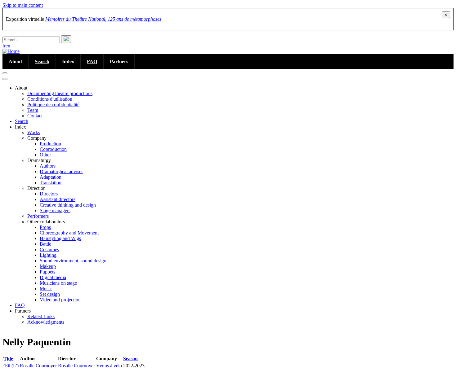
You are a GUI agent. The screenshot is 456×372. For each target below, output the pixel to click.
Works (33, 132)
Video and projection (60, 299)
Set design (50, 294)
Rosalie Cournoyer (38, 365)
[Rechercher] (66, 39)
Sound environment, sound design (73, 260)
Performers (38, 216)
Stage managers (55, 210)
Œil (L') (11, 365)
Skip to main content (22, 5)
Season (130, 358)
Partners (119, 61)
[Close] (4, 79)
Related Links (41, 316)
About (15, 61)
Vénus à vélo (109, 365)
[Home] (11, 51)
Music (46, 288)
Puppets (47, 271)
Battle (45, 244)
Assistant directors (57, 199)
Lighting (48, 255)
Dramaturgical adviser (61, 171)
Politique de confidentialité (53, 104)
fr (4, 45)
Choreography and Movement (69, 232)
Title (10, 358)
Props (45, 227)
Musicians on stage (58, 283)
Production (50, 143)
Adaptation (50, 177)
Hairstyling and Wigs (60, 238)
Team (32, 110)
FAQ (92, 61)
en (8, 45)
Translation (50, 182)
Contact (34, 115)
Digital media (53, 277)
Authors (48, 165)
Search (42, 61)
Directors (49, 193)
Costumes (49, 249)
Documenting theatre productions (59, 93)
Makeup (48, 266)
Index (68, 61)
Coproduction (53, 149)
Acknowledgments (45, 322)
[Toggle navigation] (4, 73)
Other (45, 154)
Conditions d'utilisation (49, 99)
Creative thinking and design (68, 205)
